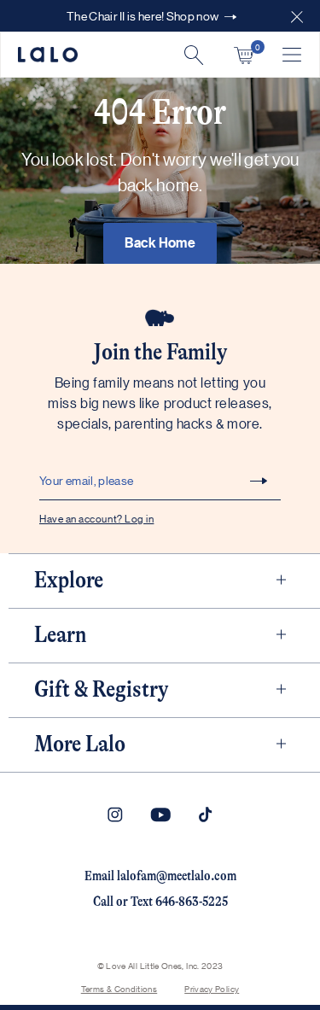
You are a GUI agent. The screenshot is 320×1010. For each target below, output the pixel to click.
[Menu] (292, 54)
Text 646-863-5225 (179, 901)
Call (103, 901)
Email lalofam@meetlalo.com (160, 876)
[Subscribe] (258, 481)
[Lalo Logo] (48, 54)
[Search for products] (193, 55)
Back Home (160, 242)
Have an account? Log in (96, 518)
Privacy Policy (211, 988)
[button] (297, 15)
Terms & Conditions (119, 988)
